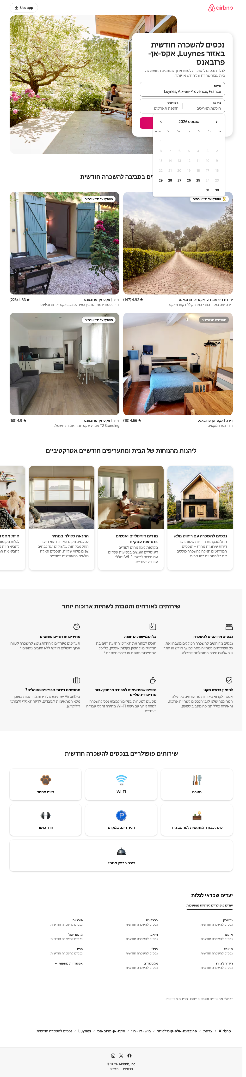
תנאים (114, 1069)
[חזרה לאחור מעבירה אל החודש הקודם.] (216, 121)
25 (198, 180)
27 (179, 180)
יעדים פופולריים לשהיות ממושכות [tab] (209, 905)
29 (161, 180)
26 (189, 180)
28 (170, 180)
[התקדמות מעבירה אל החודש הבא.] (161, 121)
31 (207, 190)
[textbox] (203, 108)
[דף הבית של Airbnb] (220, 7)
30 (217, 190)
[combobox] (182, 91)
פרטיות (128, 1069)
